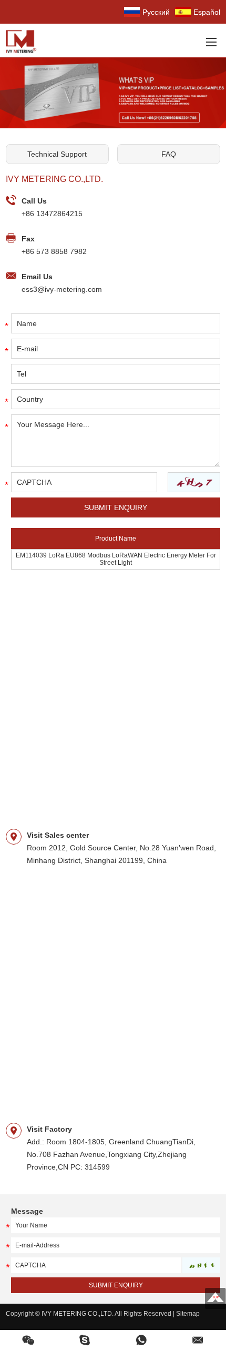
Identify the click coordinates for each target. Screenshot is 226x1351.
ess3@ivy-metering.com (62, 289)
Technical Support (57, 154)
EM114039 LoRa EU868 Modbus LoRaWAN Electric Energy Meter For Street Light (116, 559)
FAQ (168, 154)
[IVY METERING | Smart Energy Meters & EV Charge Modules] (24, 40)
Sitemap (188, 1313)
